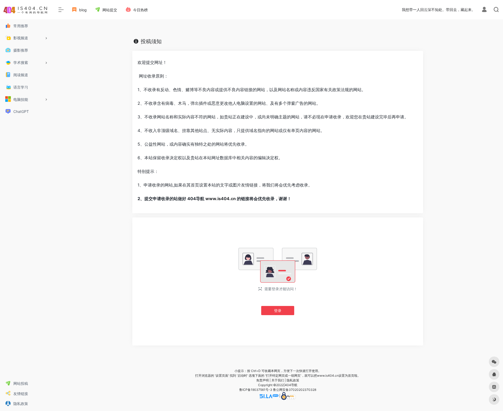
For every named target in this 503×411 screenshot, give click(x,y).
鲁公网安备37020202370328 (294, 390)
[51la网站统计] (269, 396)
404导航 (291, 385)
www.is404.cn (220, 198)
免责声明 (262, 380)
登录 (277, 310)
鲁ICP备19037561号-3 (255, 390)
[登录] (484, 10)
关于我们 (277, 380)
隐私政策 (293, 380)
